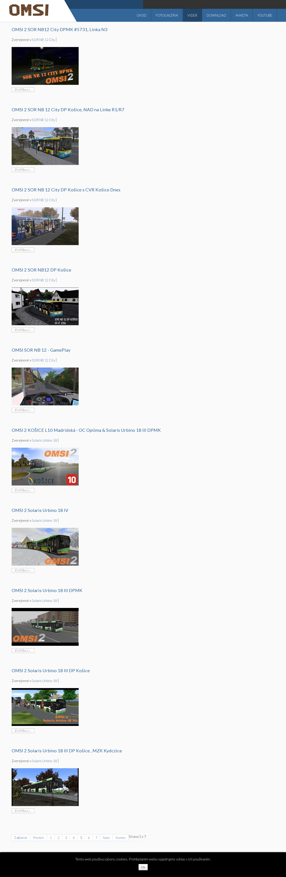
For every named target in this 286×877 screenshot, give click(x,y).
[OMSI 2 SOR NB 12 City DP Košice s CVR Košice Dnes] (45, 226)
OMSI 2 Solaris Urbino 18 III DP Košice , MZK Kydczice (67, 750)
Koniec (121, 838)
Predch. (38, 838)
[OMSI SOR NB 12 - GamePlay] (45, 386)
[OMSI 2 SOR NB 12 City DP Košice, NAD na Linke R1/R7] (45, 145)
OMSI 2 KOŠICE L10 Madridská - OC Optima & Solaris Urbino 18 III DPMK (86, 430)
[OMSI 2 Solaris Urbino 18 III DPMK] (45, 626)
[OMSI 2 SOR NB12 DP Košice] (45, 306)
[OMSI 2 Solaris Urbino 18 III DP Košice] (45, 706)
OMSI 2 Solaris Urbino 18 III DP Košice (51, 670)
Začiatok (20, 838)
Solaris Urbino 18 (44, 440)
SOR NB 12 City (43, 40)
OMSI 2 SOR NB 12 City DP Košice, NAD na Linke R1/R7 (68, 109)
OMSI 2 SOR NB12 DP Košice (41, 269)
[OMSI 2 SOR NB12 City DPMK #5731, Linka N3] (45, 65)
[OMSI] (29, 12)
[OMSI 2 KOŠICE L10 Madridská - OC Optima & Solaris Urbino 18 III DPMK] (45, 466)
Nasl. (106, 838)
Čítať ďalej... (23, 89)
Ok (143, 867)
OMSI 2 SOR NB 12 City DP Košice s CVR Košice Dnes (66, 189)
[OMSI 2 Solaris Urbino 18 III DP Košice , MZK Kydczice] (45, 787)
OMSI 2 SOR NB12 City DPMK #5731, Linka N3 (59, 29)
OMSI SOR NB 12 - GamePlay (41, 350)
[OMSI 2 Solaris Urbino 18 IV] (45, 546)
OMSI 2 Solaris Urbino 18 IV (40, 510)
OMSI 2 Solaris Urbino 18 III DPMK (47, 590)
